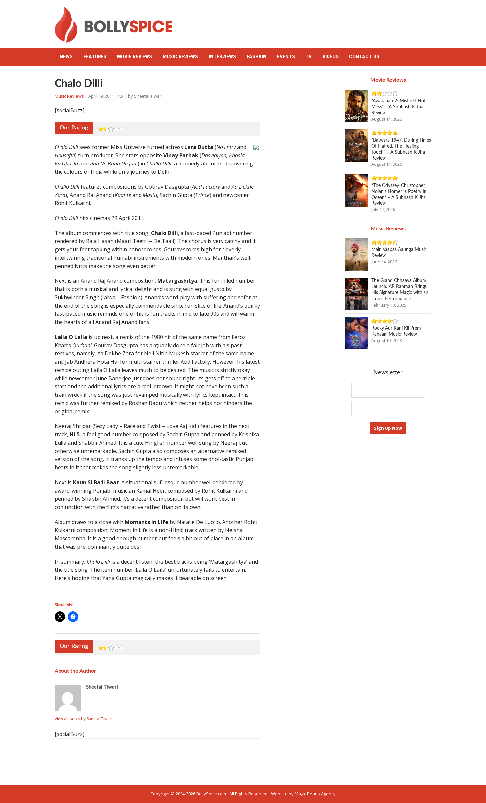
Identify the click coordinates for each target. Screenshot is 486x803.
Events (286, 57)
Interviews (222, 57)
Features (94, 57)
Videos (330, 57)
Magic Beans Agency (315, 794)
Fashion (256, 57)
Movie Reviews (134, 57)
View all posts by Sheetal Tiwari (86, 719)
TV (308, 57)
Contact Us (364, 57)
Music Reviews (180, 57)
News (66, 57)
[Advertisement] (311, 21)
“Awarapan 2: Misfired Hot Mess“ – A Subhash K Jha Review (398, 107)
